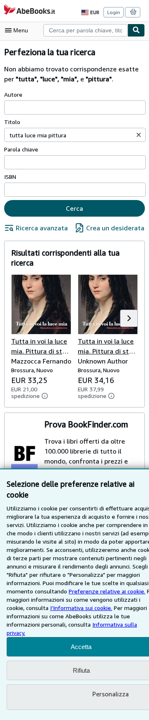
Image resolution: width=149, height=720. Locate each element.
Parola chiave (21, 149)
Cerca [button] (74, 208)
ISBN (10, 176)
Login (113, 12)
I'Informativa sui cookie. (81, 607)
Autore (13, 94)
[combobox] (85, 30)
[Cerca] (136, 30)
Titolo (12, 121)
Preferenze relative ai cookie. (107, 591)
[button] (138, 135)
